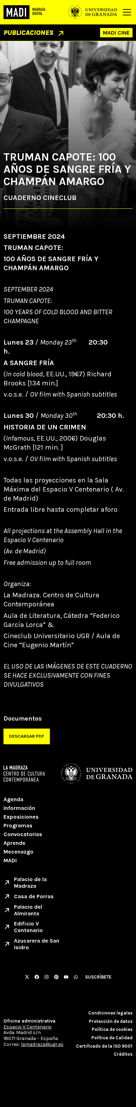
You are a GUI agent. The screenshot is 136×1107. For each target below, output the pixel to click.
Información (19, 808)
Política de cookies (112, 1029)
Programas (17, 825)
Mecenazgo (18, 851)
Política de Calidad (112, 1037)
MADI (10, 860)
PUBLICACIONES (28, 33)
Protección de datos (111, 1021)
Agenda (13, 799)
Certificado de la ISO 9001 (104, 1046)
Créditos (123, 1054)
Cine (124, 32)
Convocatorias (22, 834)
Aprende (14, 843)
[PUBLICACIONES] (61, 33)
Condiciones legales (110, 1013)
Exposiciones (21, 816)
